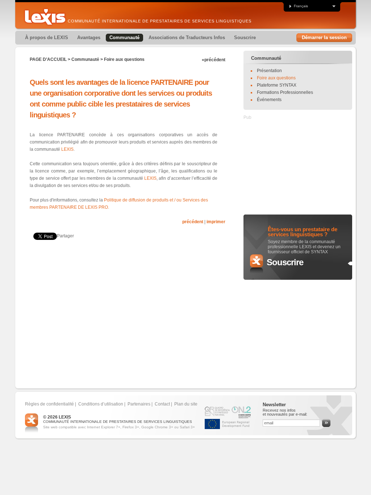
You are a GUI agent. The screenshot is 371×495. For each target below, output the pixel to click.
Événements (269, 99)
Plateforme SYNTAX (276, 85)
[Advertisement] (114, 268)
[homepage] (45, 17)
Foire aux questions (124, 59)
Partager (65, 235)
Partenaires (139, 404)
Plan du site (185, 404)
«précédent (213, 59)
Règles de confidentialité (49, 404)
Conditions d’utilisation (100, 404)
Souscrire (285, 262)
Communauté (85, 59)
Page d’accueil (48, 59)
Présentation (269, 70)
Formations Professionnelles (285, 92)
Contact (162, 404)
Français (301, 6)
